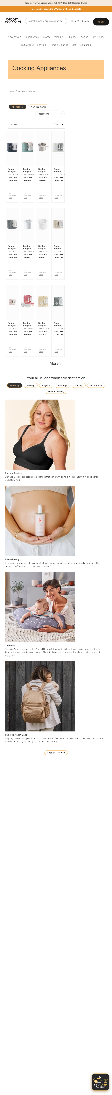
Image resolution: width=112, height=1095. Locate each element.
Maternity (59, 36)
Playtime (41, 44)
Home (11, 91)
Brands (46, 36)
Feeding (83, 36)
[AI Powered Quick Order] (100, 1082)
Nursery (71, 36)
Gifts (74, 44)
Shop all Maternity (56, 752)
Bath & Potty (98, 36)
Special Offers (32, 36)
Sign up (101, 21)
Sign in (85, 21)
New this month (38, 107)
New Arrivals (14, 36)
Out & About (27, 44)
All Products (17, 107)
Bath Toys (62, 385)
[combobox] (46, 21)
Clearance (85, 44)
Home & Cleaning (58, 44)
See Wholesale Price (12, 195)
